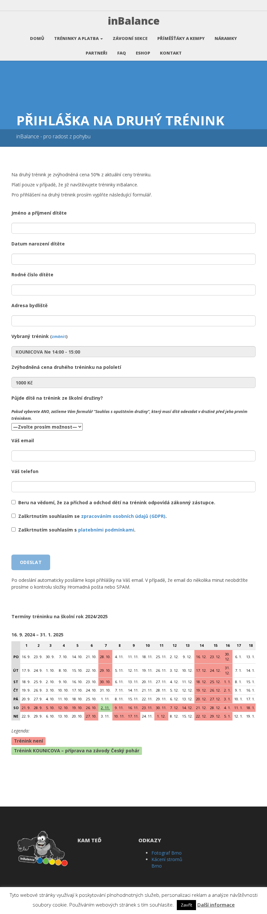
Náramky (226, 38)
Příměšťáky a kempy (181, 38)
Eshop (143, 53)
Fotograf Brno (166, 853)
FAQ (121, 53)
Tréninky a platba (77, 38)
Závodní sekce (130, 38)
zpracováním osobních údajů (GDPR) (123, 516)
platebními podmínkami (106, 530)
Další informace (216, 904)
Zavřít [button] (186, 905)
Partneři (96, 53)
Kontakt (171, 53)
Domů (37, 38)
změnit (59, 336)
